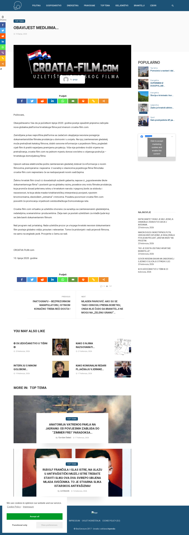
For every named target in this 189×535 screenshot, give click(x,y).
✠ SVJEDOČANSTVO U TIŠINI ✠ (30, 345)
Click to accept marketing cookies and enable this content (157, 147)
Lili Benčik (64, 491)
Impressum (28, 507)
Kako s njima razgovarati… (85, 345)
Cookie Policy (14, 507)
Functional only (19, 525)
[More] (103, 101)
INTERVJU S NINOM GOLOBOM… (25, 367)
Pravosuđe (89, 5)
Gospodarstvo (53, 5)
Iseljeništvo (121, 5)
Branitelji (139, 5)
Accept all (34, 516)
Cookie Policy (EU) (111, 521)
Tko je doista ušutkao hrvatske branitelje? (154, 249)
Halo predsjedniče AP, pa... (162, 120)
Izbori (153, 5)
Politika (36, 5)
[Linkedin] (52, 101)
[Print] (83, 101)
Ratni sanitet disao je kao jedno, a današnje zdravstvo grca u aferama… (155, 222)
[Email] (73, 101)
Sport (152, 117)
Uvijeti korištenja (91, 521)
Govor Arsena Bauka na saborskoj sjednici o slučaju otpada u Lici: (156, 260)
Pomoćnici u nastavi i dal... (162, 71)
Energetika (72, 5)
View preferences (49, 525)
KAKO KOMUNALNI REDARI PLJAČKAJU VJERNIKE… (91, 367)
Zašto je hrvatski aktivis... (162, 108)
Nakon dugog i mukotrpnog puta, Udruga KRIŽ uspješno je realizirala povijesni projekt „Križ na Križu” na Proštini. (156, 236)
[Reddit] (42, 101)
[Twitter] (32, 101)
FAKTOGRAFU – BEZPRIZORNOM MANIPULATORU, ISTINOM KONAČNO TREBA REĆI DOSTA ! (51, 305)
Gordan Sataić (64, 437)
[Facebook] (22, 101)
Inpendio (111, 529)
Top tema (105, 5)
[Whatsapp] (63, 101)
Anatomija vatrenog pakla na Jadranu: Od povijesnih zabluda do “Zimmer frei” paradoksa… (72, 428)
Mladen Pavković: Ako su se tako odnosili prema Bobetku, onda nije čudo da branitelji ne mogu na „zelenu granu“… (102, 307)
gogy (75, 79)
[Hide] (1, 69)
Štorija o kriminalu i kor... (162, 95)
